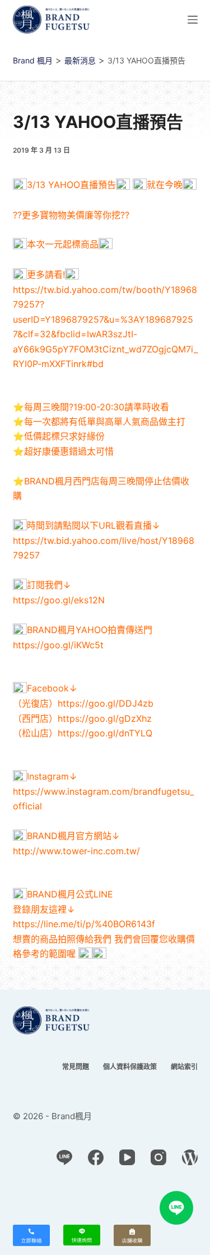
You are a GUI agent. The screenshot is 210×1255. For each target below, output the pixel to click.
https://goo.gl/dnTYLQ (105, 733)
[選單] (193, 20)
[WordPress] (190, 1157)
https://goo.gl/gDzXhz (105, 718)
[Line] (64, 1157)
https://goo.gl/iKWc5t (58, 645)
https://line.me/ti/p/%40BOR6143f (84, 923)
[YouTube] (127, 1157)
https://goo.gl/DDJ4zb (105, 703)
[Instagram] (158, 1157)
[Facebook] (96, 1157)
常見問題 (75, 1066)
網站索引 (184, 1066)
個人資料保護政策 (130, 1066)
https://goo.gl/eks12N (59, 600)
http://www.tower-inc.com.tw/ (76, 850)
